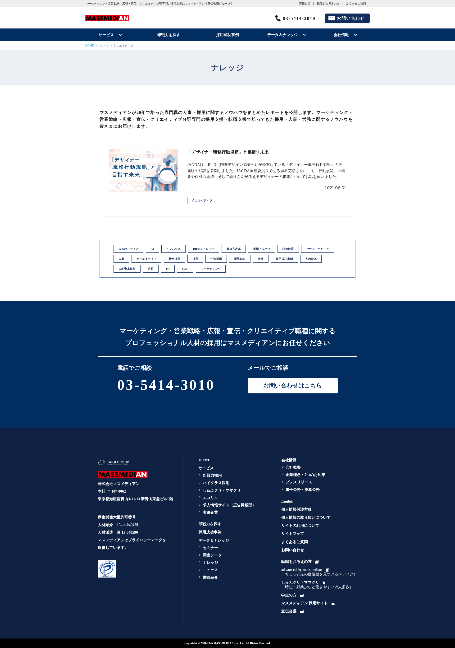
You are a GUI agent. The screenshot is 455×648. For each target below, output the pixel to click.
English (287, 501)
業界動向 (240, 259)
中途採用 (216, 259)
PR (168, 268)
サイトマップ (292, 533)
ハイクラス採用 (216, 483)
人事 (121, 259)
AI (152, 249)
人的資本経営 (127, 268)
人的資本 (311, 259)
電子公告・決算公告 (303, 490)
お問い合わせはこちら (292, 385)
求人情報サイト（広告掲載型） (229, 505)
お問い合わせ (351, 18)
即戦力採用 (212, 475)
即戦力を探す (168, 35)
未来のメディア (128, 249)
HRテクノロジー (203, 249)
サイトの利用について (300, 525)
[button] (134, 568)
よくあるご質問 (356, 3)
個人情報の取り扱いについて (306, 517)
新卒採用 (174, 259)
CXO (185, 268)
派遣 (261, 259)
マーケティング (211, 268)
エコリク (210, 498)
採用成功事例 (227, 35)
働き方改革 (234, 249)
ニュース (210, 570)
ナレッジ (103, 45)
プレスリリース (299, 482)
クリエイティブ (146, 259)
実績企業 (304, 3)
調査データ (212, 555)
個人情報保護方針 (296, 509)
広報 (151, 268)
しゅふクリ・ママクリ (222, 490)
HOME (89, 45)
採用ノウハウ (261, 249)
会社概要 (293, 467)
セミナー (210, 548)
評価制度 (288, 249)
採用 (195, 259)
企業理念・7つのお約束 (305, 475)
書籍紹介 (210, 577)
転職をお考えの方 (328, 3)
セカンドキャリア (317, 249)
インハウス (173, 249)
